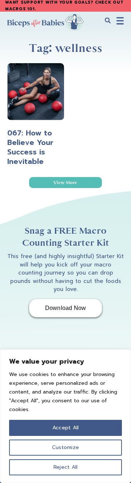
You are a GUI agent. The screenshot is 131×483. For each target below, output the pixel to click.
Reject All (65, 467)
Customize (65, 447)
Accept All (65, 428)
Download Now (65, 308)
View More (65, 182)
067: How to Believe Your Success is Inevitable (30, 147)
